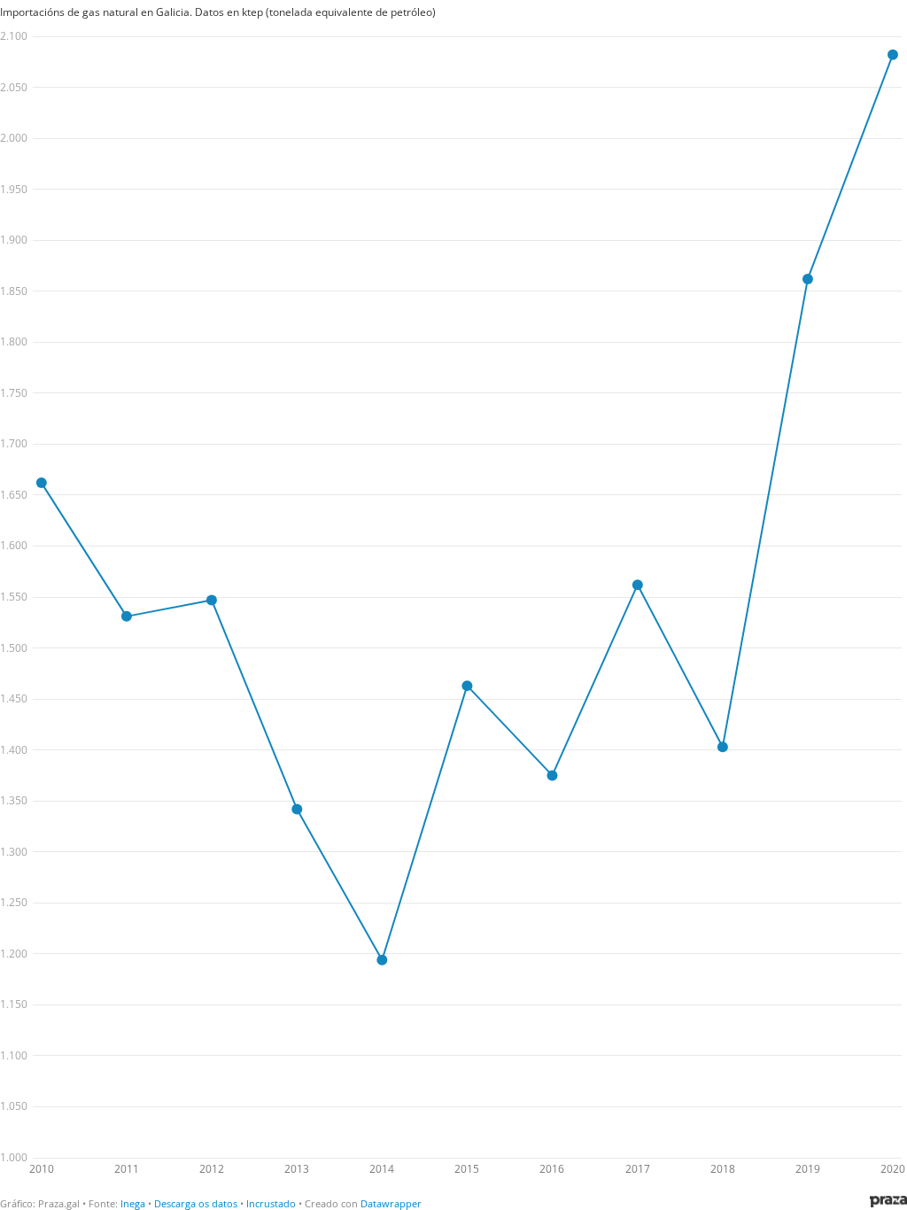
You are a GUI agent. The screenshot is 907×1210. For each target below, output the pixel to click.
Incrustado (271, 1203)
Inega (132, 1203)
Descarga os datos (195, 1203)
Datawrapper (391, 1203)
